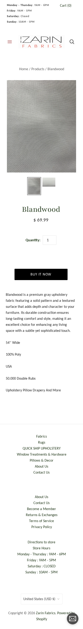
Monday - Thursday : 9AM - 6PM (41, 554)
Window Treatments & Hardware (41, 454)
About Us (41, 466)
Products (37, 69)
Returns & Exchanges (41, 515)
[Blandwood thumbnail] (34, 186)
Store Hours (41, 548)
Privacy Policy (41, 527)
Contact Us (41, 472)
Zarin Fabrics (45, 613)
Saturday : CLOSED (42, 566)
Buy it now (40, 274)
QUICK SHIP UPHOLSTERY (42, 448)
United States (39, 599)
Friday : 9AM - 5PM (41, 560)
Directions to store (41, 542)
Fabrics (41, 436)
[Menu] (9, 42)
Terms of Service (41, 521)
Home (23, 69)
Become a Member (41, 509)
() (65, 5)
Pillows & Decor (41, 460)
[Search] (72, 42)
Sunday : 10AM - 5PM (41, 572)
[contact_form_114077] (72, 618)
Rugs (41, 442)
